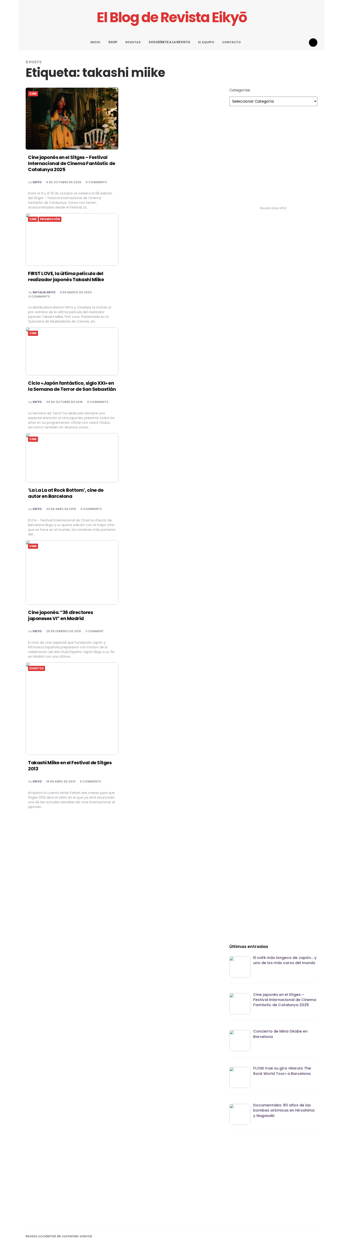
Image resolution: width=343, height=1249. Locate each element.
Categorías (239, 90)
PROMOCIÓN (50, 219)
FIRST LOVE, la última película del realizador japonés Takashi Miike (66, 276)
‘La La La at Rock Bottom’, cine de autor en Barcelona (65, 493)
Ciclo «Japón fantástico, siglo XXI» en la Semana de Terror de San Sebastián (72, 386)
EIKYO (37, 182)
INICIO (95, 42)
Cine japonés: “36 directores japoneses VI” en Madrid (60, 615)
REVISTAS (133, 42)
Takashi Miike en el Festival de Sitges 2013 (70, 765)
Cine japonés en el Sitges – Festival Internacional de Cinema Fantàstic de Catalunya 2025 (71, 163)
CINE (33, 93)
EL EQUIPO (206, 42)
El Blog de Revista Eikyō (172, 17)
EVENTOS (36, 668)
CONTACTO (231, 42)
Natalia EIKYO (44, 292)
